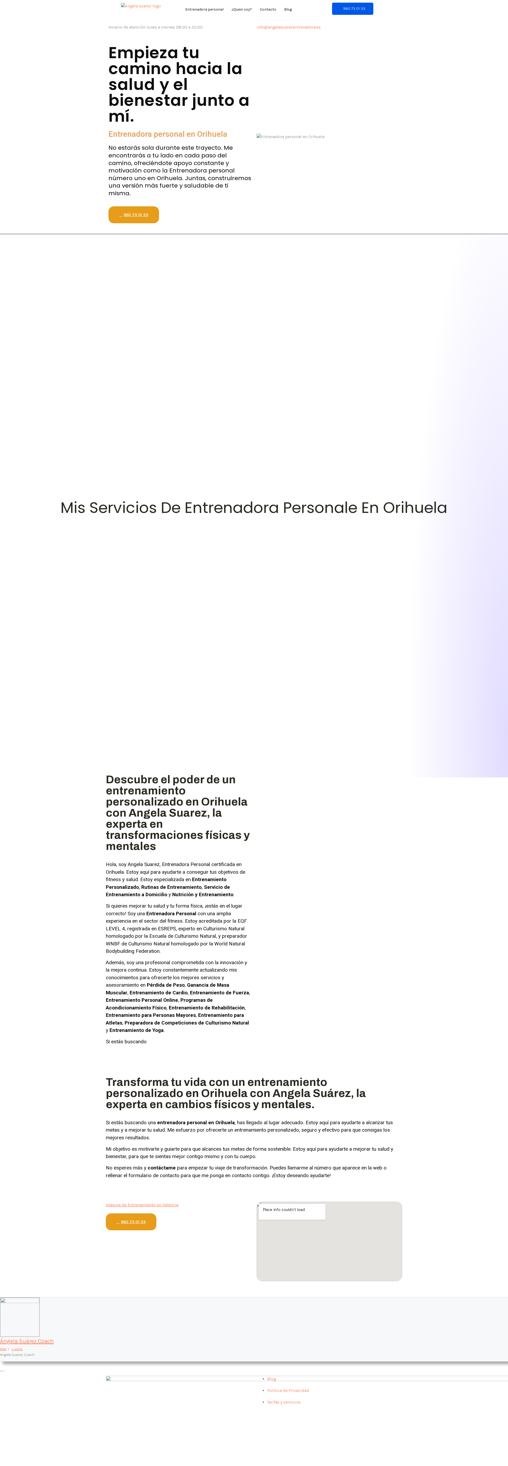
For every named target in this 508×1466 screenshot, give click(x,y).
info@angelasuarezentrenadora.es (289, 27)
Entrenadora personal (204, 9)
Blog (288, 9)
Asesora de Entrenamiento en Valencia (142, 1204)
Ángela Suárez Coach (27, 1341)
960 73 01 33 (354, 8)
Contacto (268, 9)
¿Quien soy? (242, 9)
